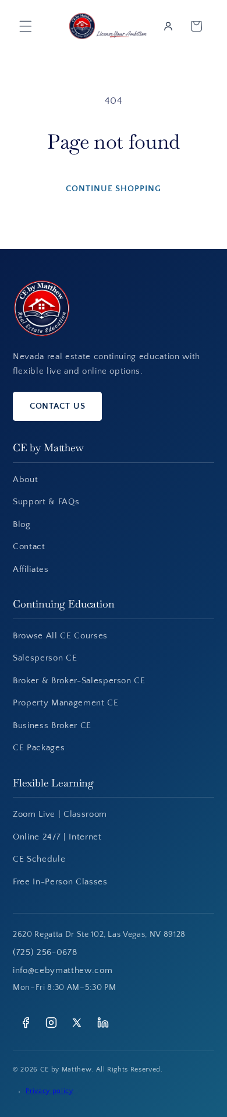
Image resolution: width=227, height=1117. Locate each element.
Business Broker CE (52, 725)
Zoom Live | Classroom (60, 814)
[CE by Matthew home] (41, 309)
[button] (26, 26)
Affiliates (31, 569)
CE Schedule (39, 859)
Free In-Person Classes (60, 882)
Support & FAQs (46, 502)
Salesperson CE (45, 658)
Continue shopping (113, 189)
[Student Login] (168, 26)
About (25, 479)
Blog (22, 524)
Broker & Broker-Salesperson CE (79, 681)
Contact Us (58, 406)
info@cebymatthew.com (62, 970)
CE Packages (39, 748)
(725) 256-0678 (45, 952)
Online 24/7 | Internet (57, 837)
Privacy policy (49, 1091)
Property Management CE (66, 703)
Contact (29, 547)
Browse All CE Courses (60, 636)
